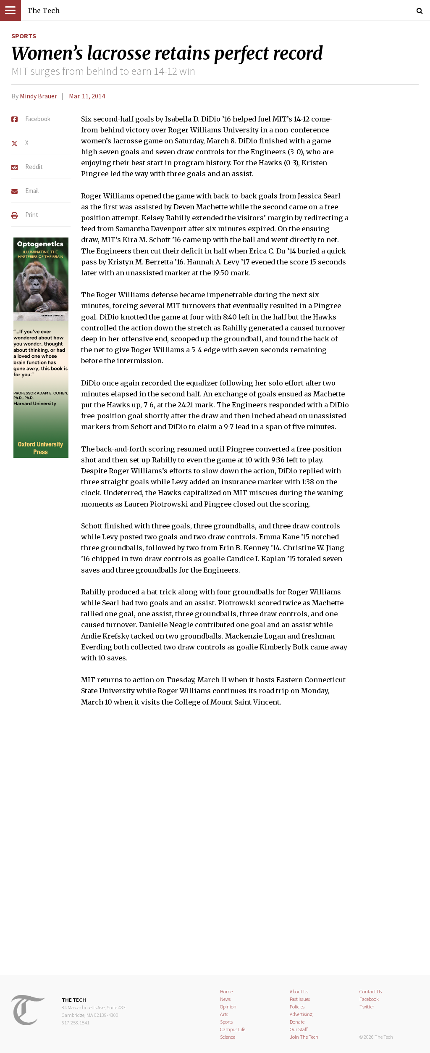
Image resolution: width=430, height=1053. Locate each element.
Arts (224, 1014)
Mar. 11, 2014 (87, 96)
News (225, 999)
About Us (299, 991)
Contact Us (370, 991)
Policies (297, 1006)
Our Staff (299, 1029)
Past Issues (300, 999)
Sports (23, 36)
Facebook (369, 999)
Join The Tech (304, 1037)
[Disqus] (215, 846)
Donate (297, 1022)
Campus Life (232, 1029)
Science (227, 1037)
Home (226, 991)
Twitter (366, 1006)
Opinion (228, 1006)
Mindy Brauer (38, 96)
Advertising (301, 1014)
